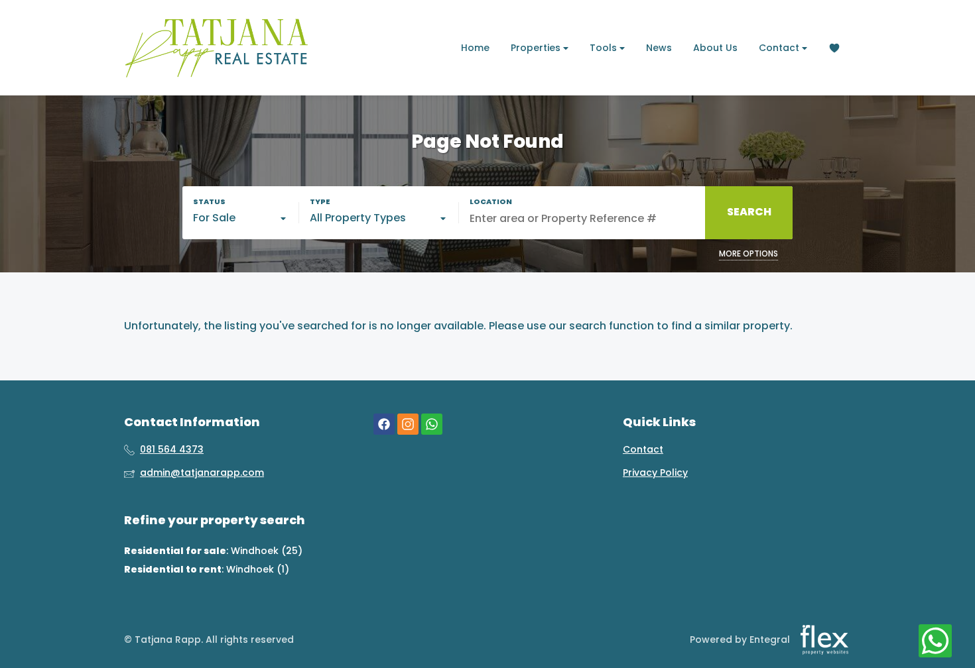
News (659, 47)
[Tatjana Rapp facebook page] (384, 424)
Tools (604, 47)
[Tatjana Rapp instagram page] (408, 424)
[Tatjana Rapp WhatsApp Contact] (935, 641)
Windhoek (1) (257, 569)
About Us (715, 47)
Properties (537, 47)
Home (475, 47)
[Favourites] (834, 48)
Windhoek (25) (266, 550)
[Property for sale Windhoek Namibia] (217, 47)
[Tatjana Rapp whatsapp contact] (431, 424)
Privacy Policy (655, 473)
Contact (780, 47)
